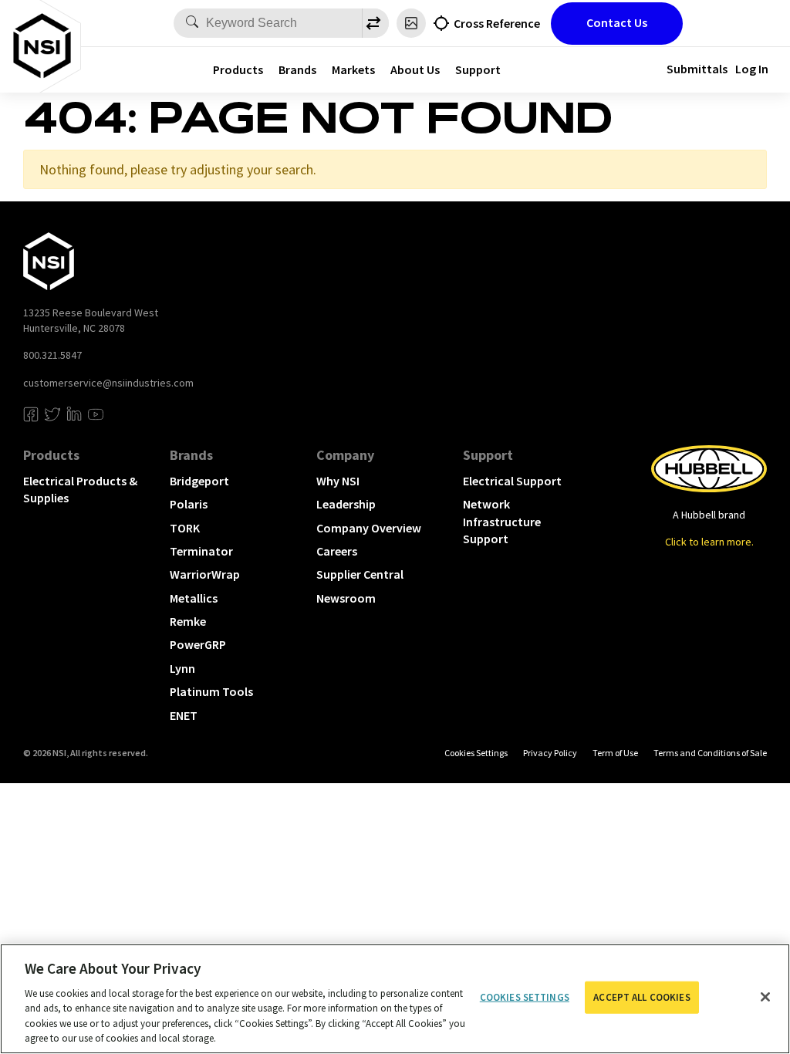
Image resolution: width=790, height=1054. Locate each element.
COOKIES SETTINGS (476, 752)
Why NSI (338, 480)
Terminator (201, 551)
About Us (415, 69)
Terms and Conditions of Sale (710, 752)
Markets (353, 69)
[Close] (765, 997)
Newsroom (346, 598)
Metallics (194, 598)
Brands (297, 69)
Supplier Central (359, 574)
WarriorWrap (205, 574)
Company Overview (368, 527)
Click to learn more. (709, 542)
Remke (188, 621)
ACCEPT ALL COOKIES (641, 997)
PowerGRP (198, 644)
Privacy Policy (550, 752)
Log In (751, 68)
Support (478, 69)
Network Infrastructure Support (502, 521)
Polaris (189, 504)
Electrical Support (512, 480)
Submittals (697, 68)
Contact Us (616, 22)
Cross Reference (497, 23)
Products (238, 69)
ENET (184, 715)
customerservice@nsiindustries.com (108, 383)
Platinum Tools (211, 691)
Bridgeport (199, 480)
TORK (185, 527)
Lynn (182, 668)
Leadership (346, 504)
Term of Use (615, 752)
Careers (336, 551)
